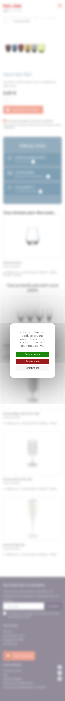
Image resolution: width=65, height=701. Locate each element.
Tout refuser (32, 361)
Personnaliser (32, 368)
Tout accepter (32, 354)
